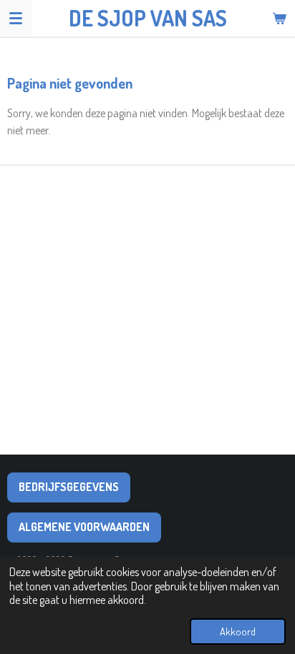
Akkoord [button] (238, 631)
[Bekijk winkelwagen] (279, 18)
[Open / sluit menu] (16, 18)
